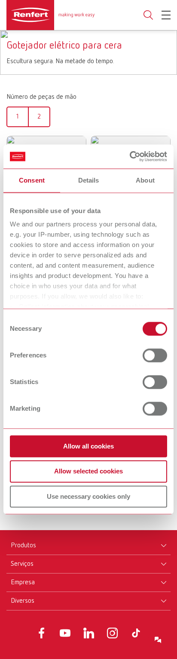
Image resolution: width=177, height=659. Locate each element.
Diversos (22, 601)
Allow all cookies (88, 446)
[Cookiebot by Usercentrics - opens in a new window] (129, 156)
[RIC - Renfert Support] (158, 640)
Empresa (23, 582)
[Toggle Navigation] (166, 15)
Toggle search (148, 15)
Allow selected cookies (88, 471)
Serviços (22, 564)
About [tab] (145, 180)
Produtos (23, 545)
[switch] (155, 355)
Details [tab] (88, 180)
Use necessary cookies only (88, 496)
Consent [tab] (32, 180)
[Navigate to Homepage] (50, 15)
